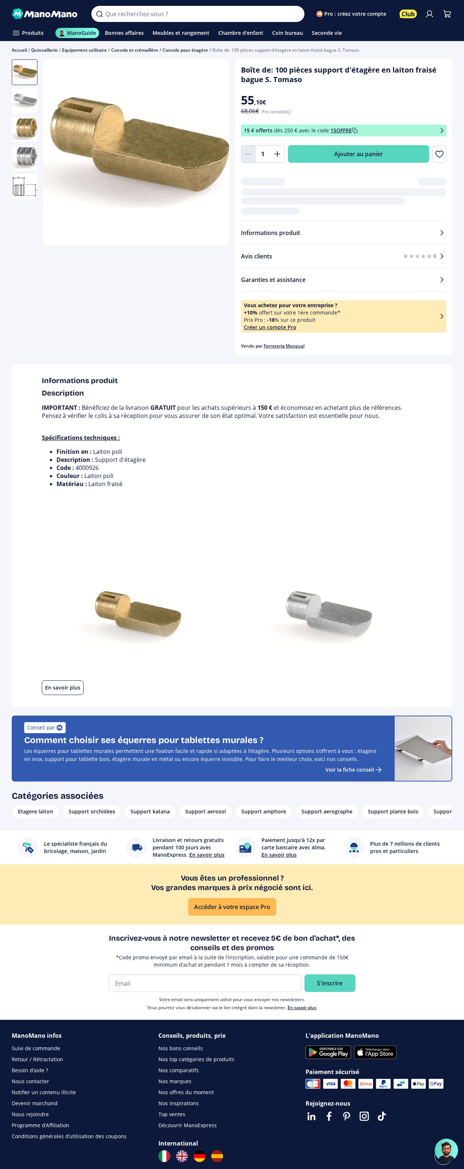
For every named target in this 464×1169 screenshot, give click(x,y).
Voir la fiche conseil (349, 769)
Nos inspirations (178, 1103)
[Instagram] (364, 1116)
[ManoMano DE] (199, 1156)
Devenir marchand (35, 1103)
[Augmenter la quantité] (277, 154)
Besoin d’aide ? (30, 1070)
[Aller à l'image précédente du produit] (58, 153)
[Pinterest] (346, 1116)
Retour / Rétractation (37, 1059)
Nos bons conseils (180, 1048)
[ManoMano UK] (182, 1156)
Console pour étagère (185, 50)
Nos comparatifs (178, 1070)
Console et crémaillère (134, 50)
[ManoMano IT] (164, 1156)
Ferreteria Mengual (284, 346)
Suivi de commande (36, 1048)
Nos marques (174, 1081)
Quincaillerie (44, 50)
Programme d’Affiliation (40, 1125)
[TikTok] (382, 1116)
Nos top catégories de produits (196, 1059)
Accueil (19, 50)
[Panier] (447, 14)
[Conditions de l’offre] (442, 130)
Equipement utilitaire (84, 50)
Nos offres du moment (186, 1092)
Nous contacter (30, 1081)
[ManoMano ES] (217, 1156)
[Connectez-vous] (429, 14)
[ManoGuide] (446, 1150)
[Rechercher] (99, 14)
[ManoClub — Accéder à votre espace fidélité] (408, 14)
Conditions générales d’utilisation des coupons (69, 1136)
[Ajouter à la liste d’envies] (439, 154)
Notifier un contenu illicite (44, 1092)
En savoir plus (302, 1007)
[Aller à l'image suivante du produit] (214, 153)
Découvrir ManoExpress (187, 1125)
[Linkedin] (311, 1116)
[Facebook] (329, 1116)
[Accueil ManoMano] (46, 14)
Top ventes (171, 1114)
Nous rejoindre (30, 1114)
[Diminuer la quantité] (248, 154)
